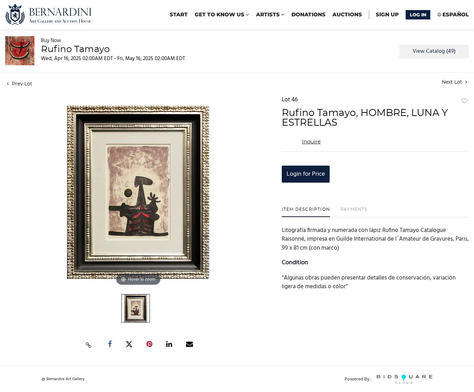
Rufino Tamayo (75, 49)
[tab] (306, 212)
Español (455, 14)
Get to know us (220, 14)
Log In (418, 14)
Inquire (311, 141)
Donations (308, 14)
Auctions (347, 14)
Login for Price (306, 174)
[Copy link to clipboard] (89, 344)
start (179, 14)
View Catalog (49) (434, 51)
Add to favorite (464, 101)
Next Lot (453, 82)
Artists (268, 14)
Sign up (387, 14)
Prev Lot (21, 84)
